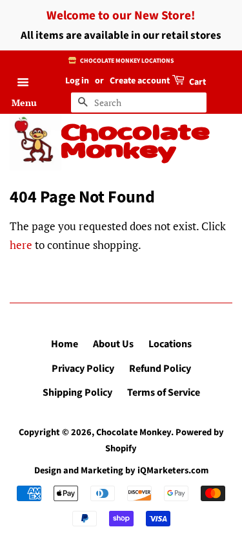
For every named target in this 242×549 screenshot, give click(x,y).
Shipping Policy (77, 392)
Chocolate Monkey (135, 143)
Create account (140, 80)
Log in (77, 80)
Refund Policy (160, 368)
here (21, 244)
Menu (24, 102)
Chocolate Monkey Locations (126, 60)
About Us (113, 344)
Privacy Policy (83, 368)
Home (64, 344)
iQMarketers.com (172, 470)
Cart (196, 82)
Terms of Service (163, 392)
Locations (170, 344)
